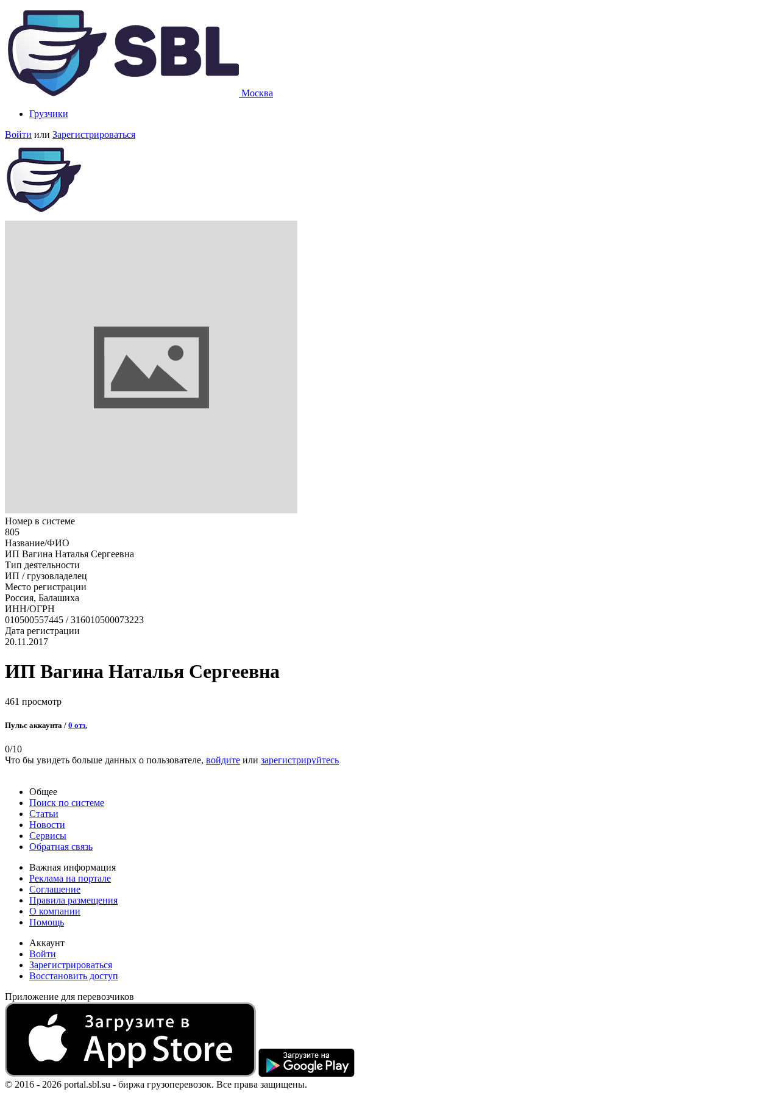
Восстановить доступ (73, 976)
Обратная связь (61, 846)
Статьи (43, 813)
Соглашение (54, 889)
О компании (54, 911)
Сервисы (47, 835)
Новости (47, 824)
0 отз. (77, 725)
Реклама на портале (70, 878)
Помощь (46, 922)
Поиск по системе (66, 802)
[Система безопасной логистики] (123, 93)
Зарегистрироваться (93, 134)
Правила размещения (73, 900)
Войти (18, 134)
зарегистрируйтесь (300, 760)
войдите (223, 760)
